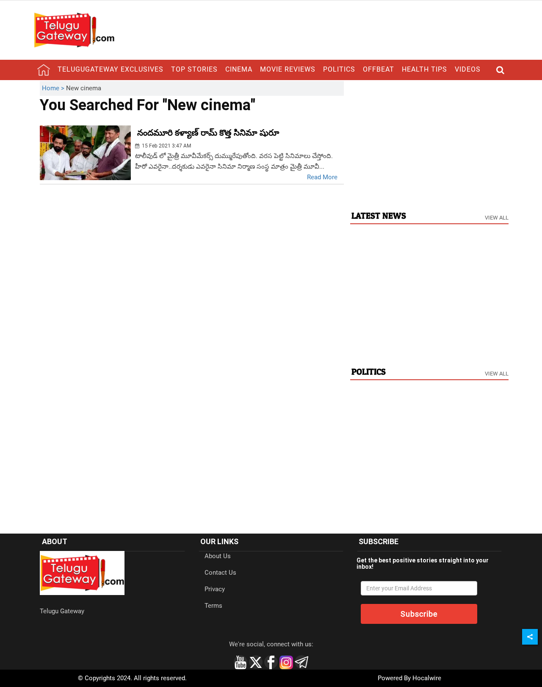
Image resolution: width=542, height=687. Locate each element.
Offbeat (378, 69)
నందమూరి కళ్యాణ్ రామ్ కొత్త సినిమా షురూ (208, 133)
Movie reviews (287, 69)
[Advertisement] (429, 140)
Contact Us (220, 572)
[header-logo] (74, 29)
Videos (468, 69)
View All (497, 217)
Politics (339, 69)
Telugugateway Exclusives (110, 69)
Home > (54, 88)
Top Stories (194, 69)
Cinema (238, 69)
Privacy (215, 589)
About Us (218, 556)
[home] (43, 70)
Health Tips (424, 69)
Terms (213, 605)
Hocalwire (426, 678)
